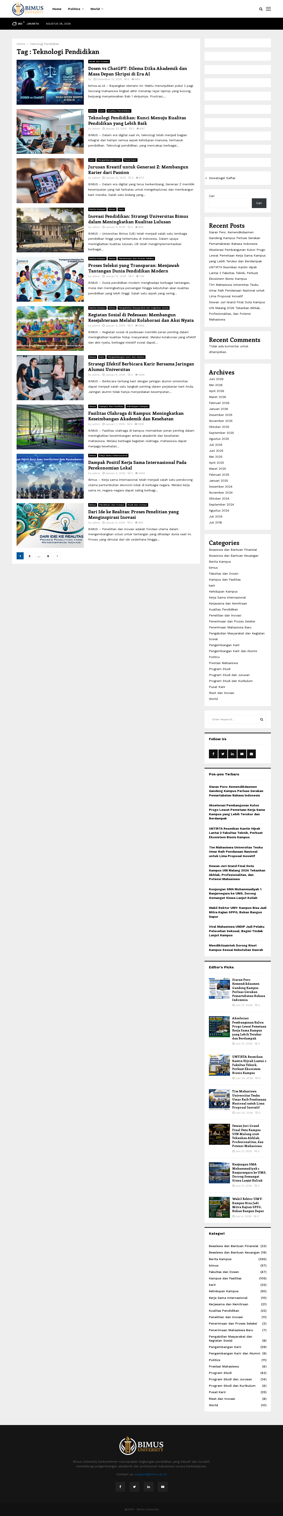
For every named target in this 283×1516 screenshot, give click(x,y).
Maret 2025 (217, 468)
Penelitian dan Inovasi (111, 505)
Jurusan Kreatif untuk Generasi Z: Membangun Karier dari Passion (138, 169)
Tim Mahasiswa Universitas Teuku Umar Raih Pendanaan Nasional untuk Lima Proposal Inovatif (236, 290)
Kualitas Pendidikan (119, 111)
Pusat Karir (130, 160)
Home (56, 9)
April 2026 (216, 391)
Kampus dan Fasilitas (111, 406)
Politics (74, 9)
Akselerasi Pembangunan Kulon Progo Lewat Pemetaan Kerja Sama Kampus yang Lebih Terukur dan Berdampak (237, 255)
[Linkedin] (148, 1487)
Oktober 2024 (219, 498)
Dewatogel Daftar (222, 178)
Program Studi (219, 669)
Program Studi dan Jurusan (229, 675)
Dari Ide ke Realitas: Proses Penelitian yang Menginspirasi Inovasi (133, 514)
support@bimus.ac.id (150, 1474)
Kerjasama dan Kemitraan (228, 603)
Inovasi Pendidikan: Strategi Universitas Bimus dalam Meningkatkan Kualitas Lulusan (138, 218)
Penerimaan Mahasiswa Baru (230, 627)
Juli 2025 (215, 444)
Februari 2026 (219, 403)
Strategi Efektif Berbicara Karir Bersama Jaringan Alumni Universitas (141, 366)
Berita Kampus (97, 209)
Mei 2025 (215, 456)
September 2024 (221, 504)
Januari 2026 (218, 409)
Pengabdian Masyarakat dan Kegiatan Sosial (143, 308)
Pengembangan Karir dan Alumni (126, 357)
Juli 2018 (215, 522)
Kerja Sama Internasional (113, 455)
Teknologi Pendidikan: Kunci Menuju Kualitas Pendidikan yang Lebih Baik (137, 120)
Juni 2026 (216, 379)
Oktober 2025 (219, 427)
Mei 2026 (216, 385)
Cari (211, 196)
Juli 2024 (215, 516)
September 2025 (221, 433)
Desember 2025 (220, 415)
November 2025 (221, 421)
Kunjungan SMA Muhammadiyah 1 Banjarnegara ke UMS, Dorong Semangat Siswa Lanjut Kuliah (235, 893)
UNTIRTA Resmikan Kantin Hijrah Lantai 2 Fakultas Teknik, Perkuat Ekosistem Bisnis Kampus (233, 272)
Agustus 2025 (219, 438)
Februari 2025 (219, 474)
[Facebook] (120, 1487)
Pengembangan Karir (109, 160)
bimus (92, 111)
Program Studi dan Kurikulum (231, 681)
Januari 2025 (218, 480)
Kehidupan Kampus (137, 406)
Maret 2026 (217, 397)
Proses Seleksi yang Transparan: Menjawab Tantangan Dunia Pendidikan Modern (133, 268)
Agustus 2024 (219, 510)
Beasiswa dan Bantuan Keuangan (233, 555)
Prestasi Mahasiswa (223, 663)
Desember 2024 (220, 486)
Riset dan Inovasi (99, 61)
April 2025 (216, 462)
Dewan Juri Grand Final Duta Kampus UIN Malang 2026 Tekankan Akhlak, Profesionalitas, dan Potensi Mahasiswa (247, 1136)
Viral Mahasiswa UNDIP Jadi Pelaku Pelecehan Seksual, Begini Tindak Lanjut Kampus (236, 931)
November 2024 (221, 492)
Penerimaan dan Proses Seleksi (136, 258)
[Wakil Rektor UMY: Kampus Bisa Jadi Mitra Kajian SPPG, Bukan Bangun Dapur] (219, 1207)
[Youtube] (163, 1487)
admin (96, 128)
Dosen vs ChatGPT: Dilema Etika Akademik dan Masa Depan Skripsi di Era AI (137, 71)
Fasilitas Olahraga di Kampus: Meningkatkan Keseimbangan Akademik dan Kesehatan (136, 415)
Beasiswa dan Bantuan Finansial (233, 549)
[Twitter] (134, 1487)
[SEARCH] (261, 719)
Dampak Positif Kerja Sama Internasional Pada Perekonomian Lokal (137, 465)
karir (101, 111)
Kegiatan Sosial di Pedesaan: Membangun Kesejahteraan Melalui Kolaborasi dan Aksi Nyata (141, 317)
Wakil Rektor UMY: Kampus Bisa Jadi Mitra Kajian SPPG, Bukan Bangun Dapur (237, 912)
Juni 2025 (216, 450)
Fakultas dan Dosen (223, 573)
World (95, 9)
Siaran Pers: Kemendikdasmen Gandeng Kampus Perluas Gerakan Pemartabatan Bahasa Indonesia (234, 237)
